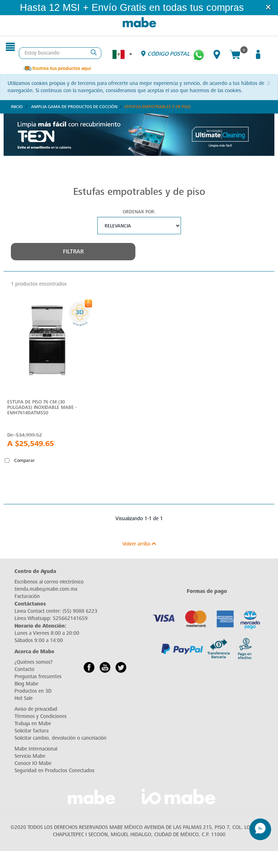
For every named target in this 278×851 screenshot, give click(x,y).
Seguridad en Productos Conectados (54, 770)
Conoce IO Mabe (32, 763)
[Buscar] (94, 53)
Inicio (17, 106)
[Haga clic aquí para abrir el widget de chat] (260, 829)
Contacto (24, 669)
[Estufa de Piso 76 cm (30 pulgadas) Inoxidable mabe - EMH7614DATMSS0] (46, 343)
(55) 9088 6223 (80, 611)
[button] (253, 8)
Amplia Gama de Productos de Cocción (74, 106)
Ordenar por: (139, 211)
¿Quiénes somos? (33, 662)
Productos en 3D (32, 691)
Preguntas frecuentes (38, 676)
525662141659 (70, 618)
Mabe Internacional (35, 749)
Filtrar (73, 251)
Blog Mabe (26, 684)
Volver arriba (137, 544)
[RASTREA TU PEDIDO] (56, 67)
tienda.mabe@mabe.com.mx (45, 589)
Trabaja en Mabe (32, 723)
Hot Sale (23, 698)
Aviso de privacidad (35, 709)
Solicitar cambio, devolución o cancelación (60, 738)
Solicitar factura (31, 731)
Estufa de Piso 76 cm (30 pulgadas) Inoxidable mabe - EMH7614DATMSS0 (42, 407)
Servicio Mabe (29, 756)
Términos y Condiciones (40, 716)
